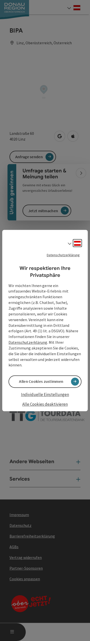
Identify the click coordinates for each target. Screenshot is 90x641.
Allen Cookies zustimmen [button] (41, 381)
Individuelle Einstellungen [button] (45, 394)
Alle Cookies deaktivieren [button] (45, 404)
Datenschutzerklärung (63, 255)
